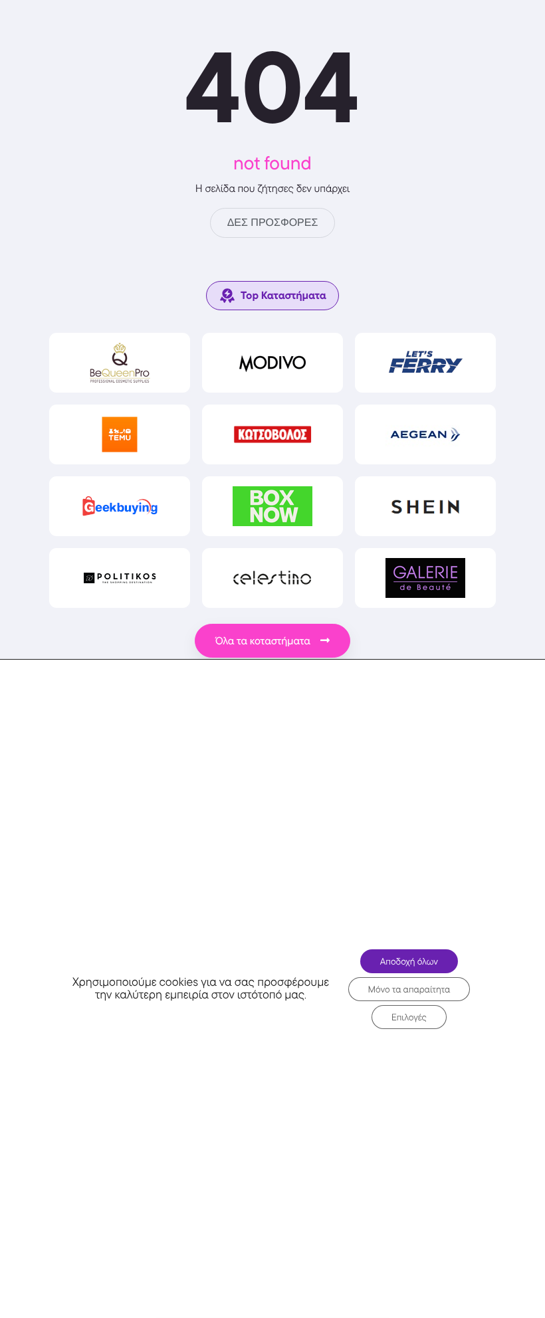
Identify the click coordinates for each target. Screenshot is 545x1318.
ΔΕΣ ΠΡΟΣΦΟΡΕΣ (272, 223)
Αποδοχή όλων (409, 961)
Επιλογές (409, 1017)
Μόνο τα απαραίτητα (409, 989)
